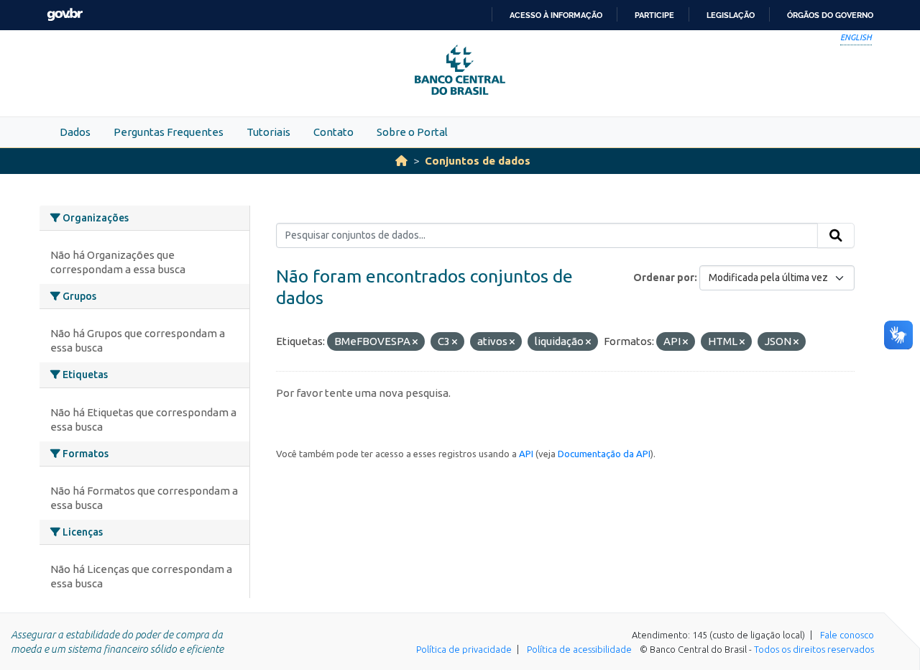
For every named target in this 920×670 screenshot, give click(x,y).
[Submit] (836, 236)
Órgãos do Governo (830, 15)
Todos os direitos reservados (814, 649)
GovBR (65, 15)
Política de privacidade (464, 649)
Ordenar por (663, 277)
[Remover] (415, 342)
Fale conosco (847, 635)
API (526, 454)
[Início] (401, 161)
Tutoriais (268, 132)
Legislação (731, 15)
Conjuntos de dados (477, 161)
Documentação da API (604, 454)
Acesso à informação (556, 15)
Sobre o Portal (412, 132)
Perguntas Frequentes (169, 132)
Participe (654, 15)
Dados (75, 132)
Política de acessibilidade (579, 649)
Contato (333, 132)
